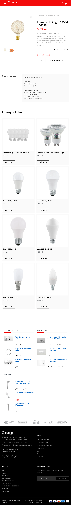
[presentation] (5, 422)
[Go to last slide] (4, 29)
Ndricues (5, 475)
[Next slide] (31, 29)
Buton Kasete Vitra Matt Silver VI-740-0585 (56, 338)
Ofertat (4, 470)
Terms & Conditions (35, 502)
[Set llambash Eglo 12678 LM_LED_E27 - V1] (18, 135)
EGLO (38, 451)
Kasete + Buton (43, 330)
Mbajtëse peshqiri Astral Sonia (23, 349)
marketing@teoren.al (12, 449)
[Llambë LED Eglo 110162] (18, 279)
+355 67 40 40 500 (9, 451)
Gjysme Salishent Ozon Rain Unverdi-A (23, 405)
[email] (64, 49)
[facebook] (54, 49)
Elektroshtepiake (8, 481)
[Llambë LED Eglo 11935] (18, 231)
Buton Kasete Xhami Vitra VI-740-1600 (57, 360)
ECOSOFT (40, 456)
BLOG (38, 454)
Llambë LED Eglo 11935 (10, 249)
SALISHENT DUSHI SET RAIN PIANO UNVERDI (23, 382)
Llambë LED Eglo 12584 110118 (53, 15)
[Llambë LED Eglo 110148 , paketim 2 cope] (52, 135)
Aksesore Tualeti (11, 330)
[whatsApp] (61, 49)
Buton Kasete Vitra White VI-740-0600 (56, 349)
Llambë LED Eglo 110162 (10, 297)
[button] (5, 50)
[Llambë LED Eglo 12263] (52, 279)
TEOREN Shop (10, 500)
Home (38, 15)
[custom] (3, 456)
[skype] (67, 49)
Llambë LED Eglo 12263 (44, 297)
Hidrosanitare (6, 478)
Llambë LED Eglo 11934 (44, 201)
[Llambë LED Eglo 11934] (52, 183)
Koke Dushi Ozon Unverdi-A (24, 393)
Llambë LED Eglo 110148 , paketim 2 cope (50, 153)
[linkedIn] (57, 49)
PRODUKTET (41, 448)
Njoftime (5, 488)
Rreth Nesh (5, 491)
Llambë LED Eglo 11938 (44, 249)
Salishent (7, 374)
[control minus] (38, 60)
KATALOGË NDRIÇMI (43, 440)
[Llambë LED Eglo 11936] (18, 183)
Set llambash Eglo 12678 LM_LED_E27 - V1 (16, 153)
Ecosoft (5, 473)
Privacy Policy (41, 500)
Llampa (42, 15)
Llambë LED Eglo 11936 (10, 201)
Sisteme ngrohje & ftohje (10, 486)
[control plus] (44, 60)
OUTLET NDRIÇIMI (42, 442)
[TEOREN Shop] (13, 2)
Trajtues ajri (6, 483)
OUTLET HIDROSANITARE (44, 445)
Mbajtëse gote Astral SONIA (22, 338)
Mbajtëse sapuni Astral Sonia (23, 360)
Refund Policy (30, 500)
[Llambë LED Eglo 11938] (52, 231)
